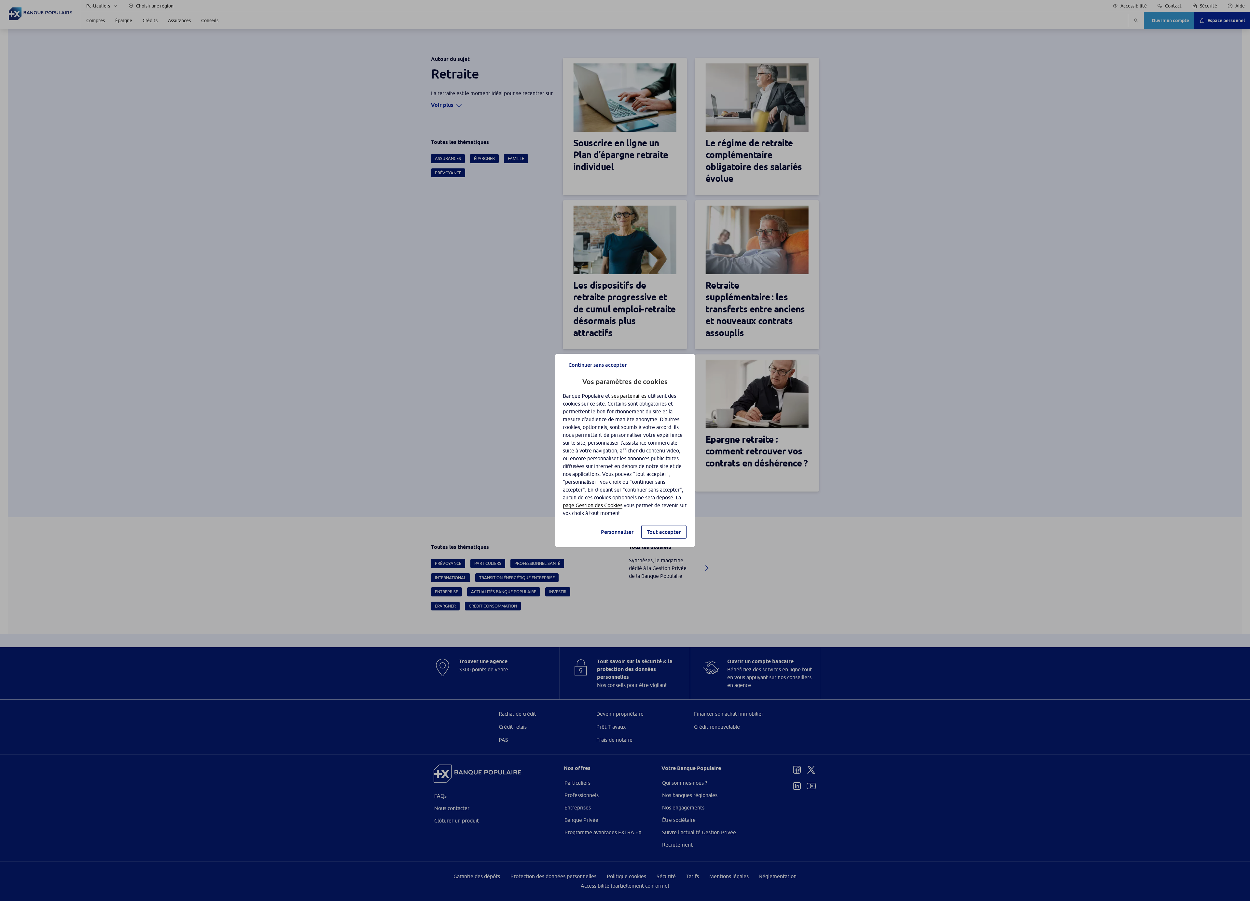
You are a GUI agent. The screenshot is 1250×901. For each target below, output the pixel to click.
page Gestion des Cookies (592, 505)
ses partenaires (628, 396)
